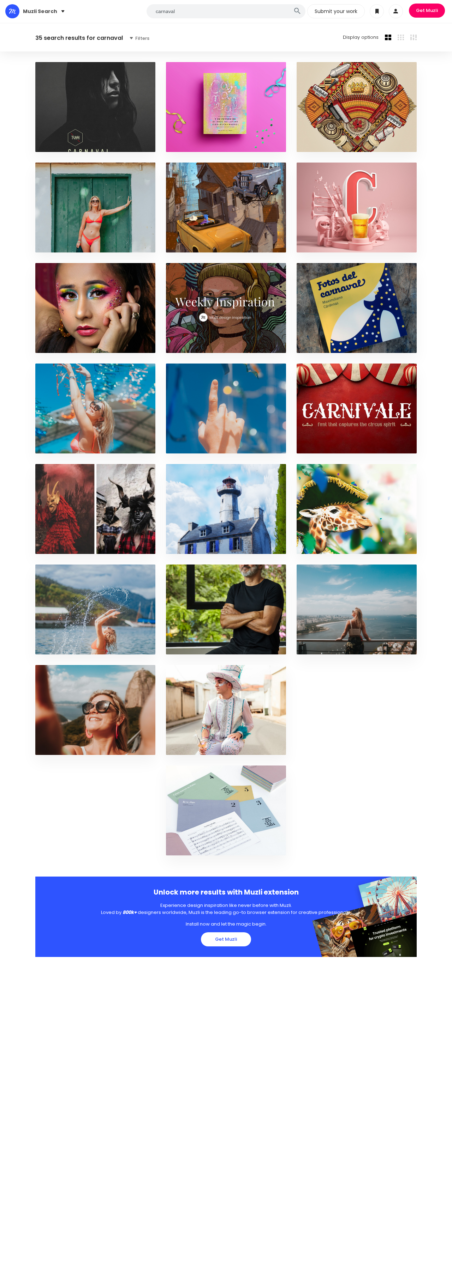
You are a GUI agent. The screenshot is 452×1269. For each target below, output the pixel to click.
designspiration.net (194, 846)
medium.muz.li (187, 344)
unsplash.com (57, 243)
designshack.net (321, 444)
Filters (141, 38)
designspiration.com (65, 143)
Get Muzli (427, 10)
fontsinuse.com (320, 344)
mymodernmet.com (62, 545)
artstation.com (189, 243)
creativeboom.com (192, 645)
